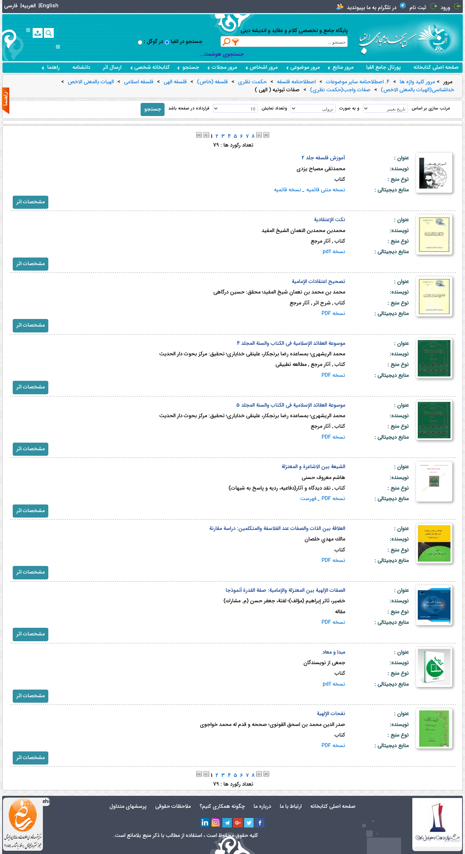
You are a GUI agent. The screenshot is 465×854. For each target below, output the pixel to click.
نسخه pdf (334, 252)
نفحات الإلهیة (331, 714)
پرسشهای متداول (127, 806)
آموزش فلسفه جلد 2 (323, 158)
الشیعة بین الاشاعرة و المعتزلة (313, 467)
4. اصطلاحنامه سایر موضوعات (357, 82)
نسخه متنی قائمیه (325, 190)
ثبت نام (417, 8)
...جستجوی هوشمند (221, 54)
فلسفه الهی (175, 82)
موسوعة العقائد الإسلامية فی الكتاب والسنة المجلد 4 (291, 343)
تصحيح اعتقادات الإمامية (318, 282)
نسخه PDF (333, 314)
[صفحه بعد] (259, 135)
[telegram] (227, 822)
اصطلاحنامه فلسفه (296, 82)
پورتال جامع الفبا (383, 67)
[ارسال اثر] (38, 33)
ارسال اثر (112, 67)
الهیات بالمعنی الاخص (91, 82)
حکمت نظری (252, 82)
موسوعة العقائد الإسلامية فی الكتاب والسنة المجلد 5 (290, 405)
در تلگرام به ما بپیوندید (371, 8)
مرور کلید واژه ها (417, 82)
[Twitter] (249, 822)
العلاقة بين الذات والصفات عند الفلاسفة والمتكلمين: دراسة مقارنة (277, 528)
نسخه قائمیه (287, 190)
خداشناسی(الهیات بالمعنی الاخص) (417, 90)
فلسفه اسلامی (138, 82)
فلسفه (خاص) (212, 82)
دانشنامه (81, 67)
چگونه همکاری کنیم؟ (222, 806)
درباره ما (262, 806)
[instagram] (216, 822)
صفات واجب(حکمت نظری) (340, 90)
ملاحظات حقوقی (173, 806)
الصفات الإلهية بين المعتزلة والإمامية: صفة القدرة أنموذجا (285, 590)
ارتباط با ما (291, 806)
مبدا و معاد (333, 652)
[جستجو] (49, 33)
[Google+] (238, 822)
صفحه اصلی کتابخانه (436, 67)
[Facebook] (259, 822)
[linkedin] (205, 822)
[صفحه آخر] (266, 135)
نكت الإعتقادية (329, 220)
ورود (445, 8)
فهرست (308, 499)
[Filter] (235, 41)
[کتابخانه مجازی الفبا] (440, 37)
